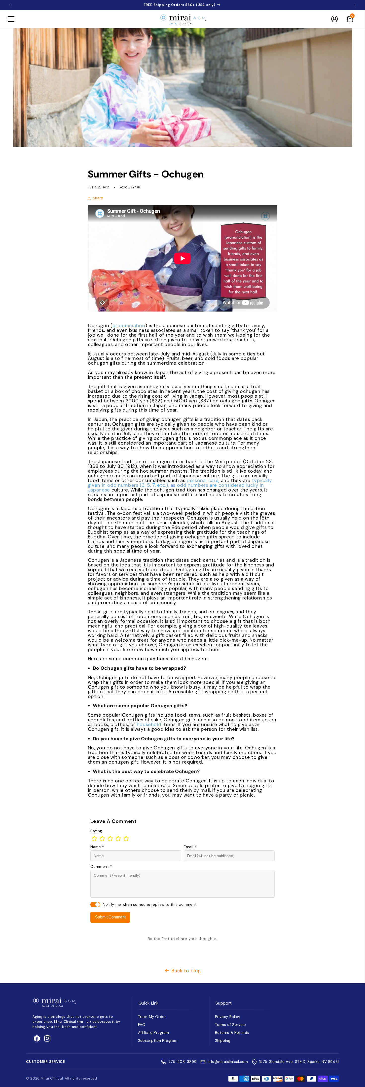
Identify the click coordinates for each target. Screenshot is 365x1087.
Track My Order (152, 1016)
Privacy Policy (227, 1016)
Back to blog (186, 971)
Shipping (222, 1040)
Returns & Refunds (232, 1032)
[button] (11, 19)
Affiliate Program (153, 1032)
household (150, 724)
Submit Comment (110, 917)
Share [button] (98, 198)
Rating (96, 831)
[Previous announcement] (9, 5)
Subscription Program (158, 1040)
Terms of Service (230, 1024)
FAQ (142, 1024)
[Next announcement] (355, 5)
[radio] (94, 838)
